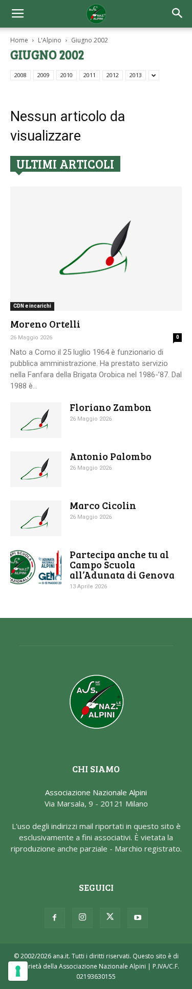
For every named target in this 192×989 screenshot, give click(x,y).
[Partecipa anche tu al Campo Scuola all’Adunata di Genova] (35, 567)
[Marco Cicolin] (35, 518)
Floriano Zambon (111, 407)
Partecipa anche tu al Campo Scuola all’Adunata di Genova (122, 564)
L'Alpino (49, 40)
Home (19, 40)
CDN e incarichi (32, 306)
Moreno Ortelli (45, 323)
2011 (89, 75)
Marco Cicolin (103, 505)
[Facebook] (55, 918)
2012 (112, 75)
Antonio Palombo (111, 456)
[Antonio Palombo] (35, 469)
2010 (66, 75)
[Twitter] (110, 918)
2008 (20, 75)
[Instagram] (82, 918)
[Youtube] (137, 918)
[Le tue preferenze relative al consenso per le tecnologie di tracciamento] (18, 971)
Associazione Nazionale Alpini (96, 792)
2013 (136, 75)
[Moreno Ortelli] (96, 249)
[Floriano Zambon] (35, 420)
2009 (43, 75)
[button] (177, 14)
